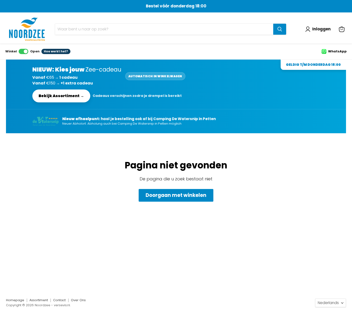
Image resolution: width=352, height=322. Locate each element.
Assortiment (38, 300)
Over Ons (78, 300)
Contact (59, 300)
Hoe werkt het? (56, 51)
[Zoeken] (279, 29)
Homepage (15, 300)
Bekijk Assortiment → (61, 96)
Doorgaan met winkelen (176, 195)
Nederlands (328, 302)
